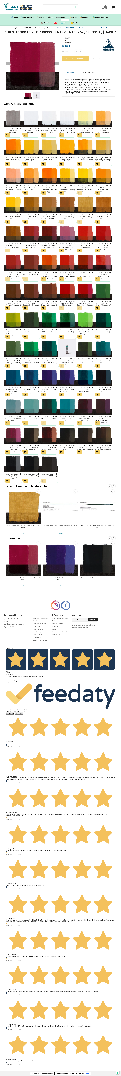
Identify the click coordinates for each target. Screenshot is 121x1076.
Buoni (54, 629)
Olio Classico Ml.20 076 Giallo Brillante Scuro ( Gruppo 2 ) (103, 130)
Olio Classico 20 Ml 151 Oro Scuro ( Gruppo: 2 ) (103, 216)
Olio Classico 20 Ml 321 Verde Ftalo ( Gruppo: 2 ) (103, 332)
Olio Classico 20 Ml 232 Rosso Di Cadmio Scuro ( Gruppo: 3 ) (13, 275)
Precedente (10, 713)
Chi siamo (36, 621)
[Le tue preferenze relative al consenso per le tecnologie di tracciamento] (117, 1072)
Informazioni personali (60, 618)
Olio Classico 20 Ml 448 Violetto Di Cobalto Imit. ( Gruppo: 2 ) (85, 419)
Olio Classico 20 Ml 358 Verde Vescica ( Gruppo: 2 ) (85, 361)
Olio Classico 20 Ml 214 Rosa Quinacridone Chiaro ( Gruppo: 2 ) (67, 246)
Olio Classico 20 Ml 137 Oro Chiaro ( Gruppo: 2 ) (85, 216)
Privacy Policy (38, 635)
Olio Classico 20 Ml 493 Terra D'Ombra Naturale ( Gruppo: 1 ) (103, 448)
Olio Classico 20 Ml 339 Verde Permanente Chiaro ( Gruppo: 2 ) (31, 361)
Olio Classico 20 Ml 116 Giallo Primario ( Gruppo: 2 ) (13, 216)
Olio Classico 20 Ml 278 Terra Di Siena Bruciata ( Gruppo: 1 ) (49, 304)
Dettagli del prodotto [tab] (89, 72)
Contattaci (37, 626)
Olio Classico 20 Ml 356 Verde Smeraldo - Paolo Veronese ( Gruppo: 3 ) (67, 361)
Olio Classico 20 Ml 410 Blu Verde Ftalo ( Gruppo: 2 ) (49, 418)
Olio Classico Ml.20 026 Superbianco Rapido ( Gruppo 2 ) (67, 130)
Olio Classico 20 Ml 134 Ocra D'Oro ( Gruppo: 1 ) (67, 216)
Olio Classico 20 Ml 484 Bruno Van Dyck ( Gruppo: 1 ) (31, 447)
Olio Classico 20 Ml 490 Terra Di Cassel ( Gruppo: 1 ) (67, 447)
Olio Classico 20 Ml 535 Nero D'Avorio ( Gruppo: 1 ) (31, 476)
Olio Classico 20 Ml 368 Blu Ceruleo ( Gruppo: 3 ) (103, 361)
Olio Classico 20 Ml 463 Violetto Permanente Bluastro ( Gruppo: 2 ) (103, 419)
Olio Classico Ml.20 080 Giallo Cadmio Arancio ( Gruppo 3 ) (13, 159)
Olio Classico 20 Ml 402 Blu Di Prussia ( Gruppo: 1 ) (103, 389)
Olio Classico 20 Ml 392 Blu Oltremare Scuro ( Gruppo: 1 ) (67, 389)
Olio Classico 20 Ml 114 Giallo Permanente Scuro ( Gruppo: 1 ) (103, 189)
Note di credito (57, 624)
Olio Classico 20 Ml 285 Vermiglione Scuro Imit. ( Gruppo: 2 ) (85, 304)
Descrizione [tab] (70, 72)
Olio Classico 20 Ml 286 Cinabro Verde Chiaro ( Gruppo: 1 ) (103, 303)
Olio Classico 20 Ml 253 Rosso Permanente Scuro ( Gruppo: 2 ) (85, 275)
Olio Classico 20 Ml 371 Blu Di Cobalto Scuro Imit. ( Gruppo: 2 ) (31, 390)
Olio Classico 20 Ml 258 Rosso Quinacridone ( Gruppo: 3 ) (103, 275)
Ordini (54, 621)
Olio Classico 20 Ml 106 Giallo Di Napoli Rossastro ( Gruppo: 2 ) (13, 189)
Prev (8, 63)
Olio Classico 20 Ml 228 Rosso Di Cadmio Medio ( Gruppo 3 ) (103, 246)
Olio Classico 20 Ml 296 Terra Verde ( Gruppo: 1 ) (67, 332)
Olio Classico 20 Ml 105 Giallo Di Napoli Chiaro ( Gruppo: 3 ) (103, 159)
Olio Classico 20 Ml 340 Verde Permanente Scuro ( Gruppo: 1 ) (49, 361)
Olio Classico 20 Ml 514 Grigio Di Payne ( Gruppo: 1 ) (13, 476)
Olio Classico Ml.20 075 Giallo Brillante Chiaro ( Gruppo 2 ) (85, 130)
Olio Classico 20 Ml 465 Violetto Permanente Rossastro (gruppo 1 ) (13, 449)
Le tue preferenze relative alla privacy (70, 1073)
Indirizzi (55, 626)
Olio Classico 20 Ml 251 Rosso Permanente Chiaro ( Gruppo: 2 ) (67, 275)
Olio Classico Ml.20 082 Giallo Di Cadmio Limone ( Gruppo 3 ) (49, 160)
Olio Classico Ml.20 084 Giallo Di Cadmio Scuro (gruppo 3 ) (67, 160)
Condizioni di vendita (40, 618)
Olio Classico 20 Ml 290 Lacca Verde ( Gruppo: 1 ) (49, 332)
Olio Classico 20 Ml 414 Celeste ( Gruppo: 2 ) (67, 418)
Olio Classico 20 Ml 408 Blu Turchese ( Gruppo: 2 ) (31, 418)
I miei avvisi (56, 635)
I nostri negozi (38, 632)
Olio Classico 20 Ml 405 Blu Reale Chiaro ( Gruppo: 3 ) (13, 418)
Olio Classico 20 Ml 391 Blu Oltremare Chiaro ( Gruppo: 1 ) (49, 389)
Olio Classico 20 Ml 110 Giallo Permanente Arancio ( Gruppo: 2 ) (49, 189)
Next (56, 63)
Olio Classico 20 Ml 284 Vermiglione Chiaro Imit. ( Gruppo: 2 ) (67, 304)
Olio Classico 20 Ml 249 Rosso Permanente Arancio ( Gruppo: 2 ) (49, 275)
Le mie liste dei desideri (60, 632)
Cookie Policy (37, 637)
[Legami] (55, 22)
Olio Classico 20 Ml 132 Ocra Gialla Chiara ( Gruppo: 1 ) (49, 216)
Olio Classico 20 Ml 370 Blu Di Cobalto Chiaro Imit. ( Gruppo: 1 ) (13, 390)
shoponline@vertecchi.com (16, 624)
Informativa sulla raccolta (42, 1073)
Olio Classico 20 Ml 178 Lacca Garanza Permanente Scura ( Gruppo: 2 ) (49, 246)
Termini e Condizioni (40, 640)
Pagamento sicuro (39, 624)
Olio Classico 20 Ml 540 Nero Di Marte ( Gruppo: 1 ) (49, 476)
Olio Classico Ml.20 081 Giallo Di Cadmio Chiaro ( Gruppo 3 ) (31, 160)
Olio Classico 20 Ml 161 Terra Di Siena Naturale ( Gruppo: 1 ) (13, 246)
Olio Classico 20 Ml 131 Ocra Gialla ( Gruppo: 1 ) (31, 216)
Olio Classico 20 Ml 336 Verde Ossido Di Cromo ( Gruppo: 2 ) (13, 361)
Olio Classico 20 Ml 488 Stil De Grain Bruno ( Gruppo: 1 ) (49, 447)
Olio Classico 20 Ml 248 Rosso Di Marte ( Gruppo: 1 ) (31, 274)
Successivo (19, 713)
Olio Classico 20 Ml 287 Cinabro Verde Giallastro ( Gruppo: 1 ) (13, 333)
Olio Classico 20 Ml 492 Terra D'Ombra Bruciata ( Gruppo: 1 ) (85, 448)
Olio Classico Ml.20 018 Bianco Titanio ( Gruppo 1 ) (31, 130)
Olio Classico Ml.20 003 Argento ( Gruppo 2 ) (13, 130)
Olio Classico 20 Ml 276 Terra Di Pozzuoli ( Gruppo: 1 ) (31, 304)
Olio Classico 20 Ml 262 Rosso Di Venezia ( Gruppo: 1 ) (13, 304)
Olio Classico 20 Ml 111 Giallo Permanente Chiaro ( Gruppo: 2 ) (67, 189)
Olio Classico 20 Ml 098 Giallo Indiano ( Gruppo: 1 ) (85, 159)
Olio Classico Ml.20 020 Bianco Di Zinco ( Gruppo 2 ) (49, 130)
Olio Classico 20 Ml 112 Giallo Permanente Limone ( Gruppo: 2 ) (85, 189)
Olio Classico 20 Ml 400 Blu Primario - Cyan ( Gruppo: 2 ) (85, 389)
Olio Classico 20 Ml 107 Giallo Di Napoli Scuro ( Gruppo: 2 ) (31, 188)
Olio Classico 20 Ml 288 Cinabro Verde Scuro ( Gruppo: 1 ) (31, 332)
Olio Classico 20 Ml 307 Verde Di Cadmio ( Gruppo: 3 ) (85, 332)
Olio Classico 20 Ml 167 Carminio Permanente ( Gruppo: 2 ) (31, 246)
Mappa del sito (38, 629)
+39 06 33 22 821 (13, 627)
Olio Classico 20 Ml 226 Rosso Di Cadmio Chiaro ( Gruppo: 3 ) (85, 246)
